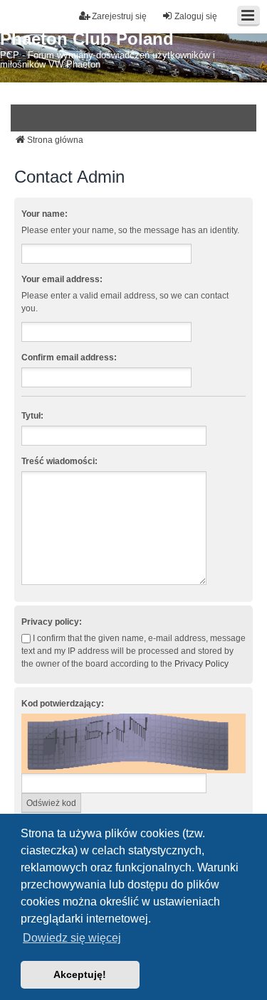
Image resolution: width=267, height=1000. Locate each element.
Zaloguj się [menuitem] (195, 16)
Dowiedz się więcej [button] (72, 938)
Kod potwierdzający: (62, 704)
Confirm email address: (69, 357)
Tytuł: (32, 416)
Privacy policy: (51, 622)
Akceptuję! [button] (79, 974)
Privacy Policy (201, 664)
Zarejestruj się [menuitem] (119, 16)
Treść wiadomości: (59, 461)
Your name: (44, 214)
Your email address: (62, 279)
